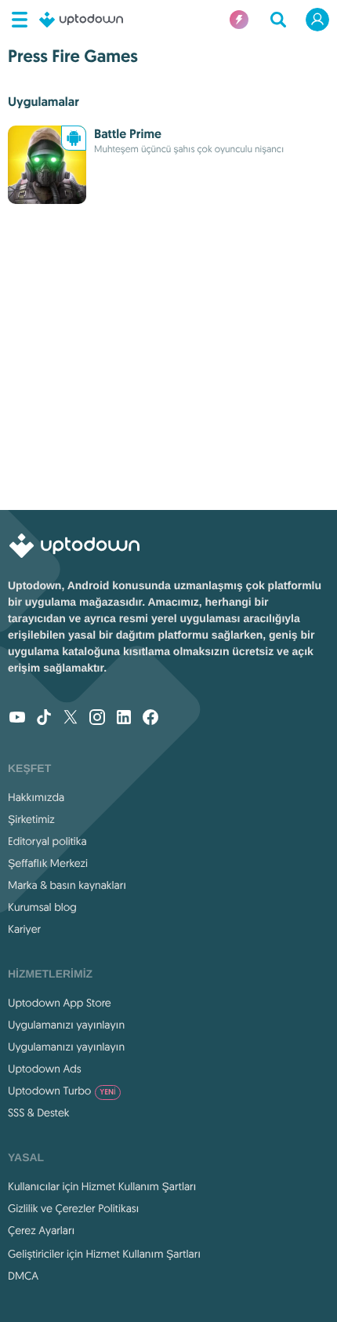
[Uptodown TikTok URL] (43, 719)
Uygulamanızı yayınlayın (66, 1025)
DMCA (23, 1276)
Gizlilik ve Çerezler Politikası (74, 1208)
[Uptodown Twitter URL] (70, 719)
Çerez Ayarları (41, 1230)
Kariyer (24, 929)
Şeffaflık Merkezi (48, 863)
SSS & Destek (39, 1112)
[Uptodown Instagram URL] (97, 719)
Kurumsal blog (42, 907)
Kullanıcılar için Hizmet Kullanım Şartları (102, 1186)
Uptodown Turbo (62, 1090)
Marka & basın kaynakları (67, 885)
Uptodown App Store (59, 1003)
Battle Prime (127, 134)
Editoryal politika (47, 841)
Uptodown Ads (45, 1069)
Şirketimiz (31, 819)
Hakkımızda (36, 797)
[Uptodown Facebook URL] (150, 719)
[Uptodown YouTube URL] (17, 719)
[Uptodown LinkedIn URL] (123, 719)
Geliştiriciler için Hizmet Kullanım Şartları (104, 1254)
